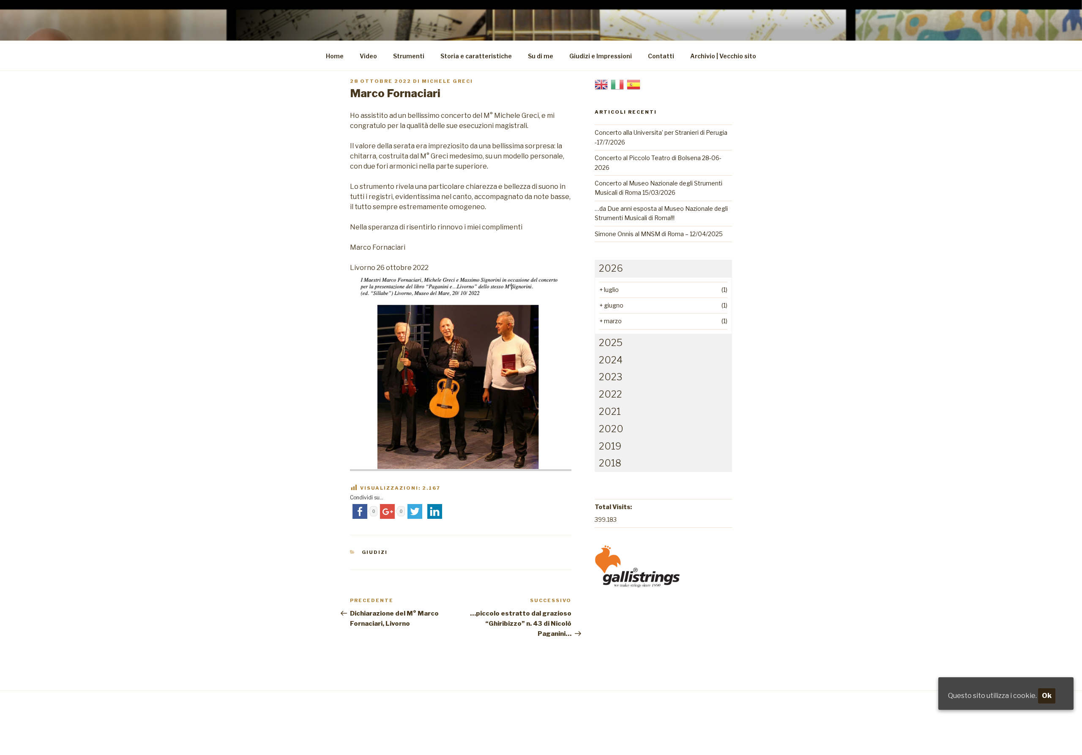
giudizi (375, 552)
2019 (610, 446)
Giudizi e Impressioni (600, 56)
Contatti (661, 56)
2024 (611, 359)
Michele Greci (447, 81)
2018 (610, 463)
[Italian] (617, 83)
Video (368, 56)
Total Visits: (613, 506)
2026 (611, 268)
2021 (610, 411)
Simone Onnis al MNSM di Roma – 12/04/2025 (659, 233)
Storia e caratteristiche (476, 56)
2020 (611, 428)
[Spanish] (633, 83)
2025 (611, 342)
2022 (610, 394)
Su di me (540, 56)
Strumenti (408, 56)
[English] (601, 83)
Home (335, 56)
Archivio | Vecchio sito (723, 56)
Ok (1047, 696)
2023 (610, 376)
